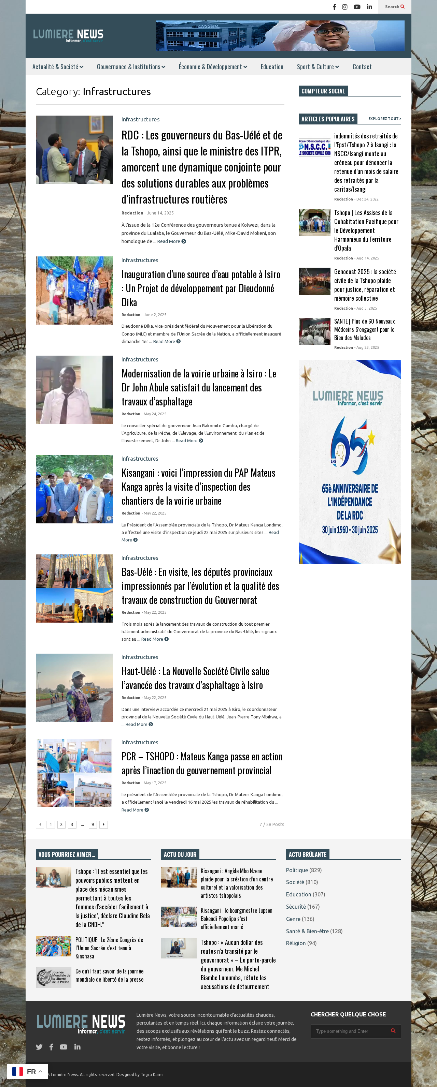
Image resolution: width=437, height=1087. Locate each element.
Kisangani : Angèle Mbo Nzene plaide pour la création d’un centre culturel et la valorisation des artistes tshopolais (237, 883)
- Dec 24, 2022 (366, 199)
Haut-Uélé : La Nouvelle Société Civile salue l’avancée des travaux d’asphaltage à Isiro (195, 678)
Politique (297, 870)
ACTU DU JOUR (180, 854)
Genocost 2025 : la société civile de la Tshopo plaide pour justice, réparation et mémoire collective (365, 284)
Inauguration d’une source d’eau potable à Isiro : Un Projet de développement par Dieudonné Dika (201, 288)
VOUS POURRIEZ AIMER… (67, 854)
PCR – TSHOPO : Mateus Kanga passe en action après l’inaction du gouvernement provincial (202, 763)
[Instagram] (345, 7)
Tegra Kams (152, 1074)
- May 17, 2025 (154, 783)
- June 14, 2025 (159, 213)
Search (392, 6)
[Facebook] (334, 7)
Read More (169, 241)
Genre (293, 919)
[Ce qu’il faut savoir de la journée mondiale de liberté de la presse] (53, 977)
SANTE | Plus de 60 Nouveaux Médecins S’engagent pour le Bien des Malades (364, 329)
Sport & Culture (316, 66)
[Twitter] (39, 1047)
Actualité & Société (56, 66)
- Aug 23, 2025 (366, 347)
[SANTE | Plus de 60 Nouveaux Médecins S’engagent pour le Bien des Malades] (314, 331)
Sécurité (296, 907)
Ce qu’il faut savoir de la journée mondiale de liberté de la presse (109, 975)
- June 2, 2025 (154, 315)
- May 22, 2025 (154, 513)
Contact (362, 66)
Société (295, 882)
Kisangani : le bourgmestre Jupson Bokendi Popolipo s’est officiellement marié (236, 918)
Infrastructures (141, 119)
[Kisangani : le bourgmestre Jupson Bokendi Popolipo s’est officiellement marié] (179, 917)
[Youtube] (357, 7)
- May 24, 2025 (154, 414)
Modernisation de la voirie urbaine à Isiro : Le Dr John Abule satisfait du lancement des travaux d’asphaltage (199, 387)
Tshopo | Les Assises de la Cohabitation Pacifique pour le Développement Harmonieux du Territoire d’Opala (366, 230)
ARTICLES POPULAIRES (328, 119)
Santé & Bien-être (307, 931)
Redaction (132, 213)
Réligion (296, 943)
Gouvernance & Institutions (129, 66)
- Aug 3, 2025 (365, 308)
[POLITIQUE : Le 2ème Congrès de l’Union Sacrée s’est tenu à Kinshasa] (53, 946)
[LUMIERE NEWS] (68, 35)
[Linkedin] (369, 7)
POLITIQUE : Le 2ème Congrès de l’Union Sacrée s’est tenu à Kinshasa (109, 948)
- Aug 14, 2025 (366, 258)
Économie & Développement (211, 66)
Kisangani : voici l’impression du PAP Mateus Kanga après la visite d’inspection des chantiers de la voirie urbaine (199, 486)
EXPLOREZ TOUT (383, 119)
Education (272, 66)
